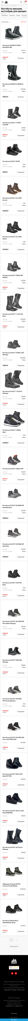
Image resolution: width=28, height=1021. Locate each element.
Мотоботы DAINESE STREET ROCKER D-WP (12, 46)
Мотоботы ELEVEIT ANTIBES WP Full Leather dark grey (13, 623)
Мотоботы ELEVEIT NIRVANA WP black (12, 661)
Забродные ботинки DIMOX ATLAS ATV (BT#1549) (11, 885)
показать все (24, 16)
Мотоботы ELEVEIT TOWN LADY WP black (13, 354)
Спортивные (5, 15)
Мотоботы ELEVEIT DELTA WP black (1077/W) (12, 775)
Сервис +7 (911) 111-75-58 (18, 990)
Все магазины (14, 1013)
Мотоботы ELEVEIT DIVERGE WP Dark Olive (13, 545)
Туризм (18, 15)
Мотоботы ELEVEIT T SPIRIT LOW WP (12, 124)
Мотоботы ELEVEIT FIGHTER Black (12, 584)
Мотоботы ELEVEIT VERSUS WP (13, 469)
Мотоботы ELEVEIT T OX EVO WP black (12, 393)
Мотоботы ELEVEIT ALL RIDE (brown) (12, 199)
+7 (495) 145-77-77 (9, 1006)
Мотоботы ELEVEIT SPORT (11, 161)
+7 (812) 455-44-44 (8, 990)
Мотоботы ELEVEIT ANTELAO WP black (12, 848)
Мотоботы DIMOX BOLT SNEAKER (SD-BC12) (10, 922)
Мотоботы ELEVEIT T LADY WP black (13, 315)
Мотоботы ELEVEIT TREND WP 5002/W (13, 277)
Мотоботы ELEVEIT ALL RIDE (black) (12, 238)
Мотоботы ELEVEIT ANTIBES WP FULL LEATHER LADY (13, 739)
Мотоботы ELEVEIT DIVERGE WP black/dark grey (13, 507)
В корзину (21, 58)
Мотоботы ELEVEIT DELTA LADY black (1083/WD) (13, 812)
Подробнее (20, 136)
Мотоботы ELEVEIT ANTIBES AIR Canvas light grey (12, 700)
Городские (12, 15)
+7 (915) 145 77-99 (18, 1006)
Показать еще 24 (14, 946)
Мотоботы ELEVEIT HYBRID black (12, 431)
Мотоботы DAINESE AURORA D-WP (13, 85)
